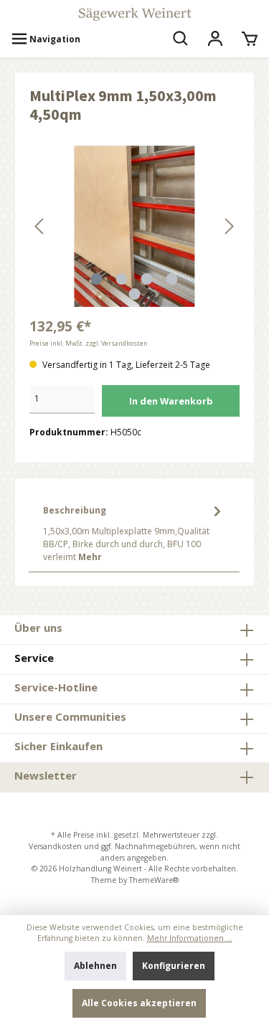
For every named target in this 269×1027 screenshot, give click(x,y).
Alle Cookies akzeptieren (139, 1003)
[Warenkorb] (249, 39)
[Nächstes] (229, 226)
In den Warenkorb (171, 400)
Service (34, 657)
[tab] (134, 532)
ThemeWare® (154, 880)
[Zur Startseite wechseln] (134, 14)
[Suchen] (181, 39)
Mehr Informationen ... (189, 938)
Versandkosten (55, 846)
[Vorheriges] (40, 226)
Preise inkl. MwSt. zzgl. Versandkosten (88, 343)
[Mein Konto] (215, 39)
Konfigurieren (173, 966)
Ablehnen (95, 966)
